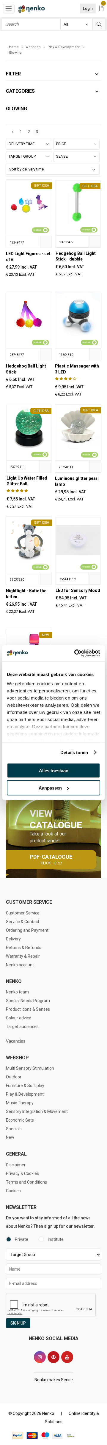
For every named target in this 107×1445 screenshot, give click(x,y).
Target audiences (22, 1026)
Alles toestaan (53, 770)
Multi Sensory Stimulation (30, 1068)
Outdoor (13, 1077)
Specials (14, 1128)
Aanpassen (50, 787)
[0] (101, 9)
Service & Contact (22, 921)
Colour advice (18, 1017)
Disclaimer (16, 1164)
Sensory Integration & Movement (37, 1111)
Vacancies (15, 1041)
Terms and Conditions (26, 1182)
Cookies (13, 1190)
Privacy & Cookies (22, 1173)
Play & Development (25, 1094)
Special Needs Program (28, 1000)
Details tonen (74, 752)
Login (88, 8)
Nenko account (20, 964)
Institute (56, 1239)
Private (21, 1239)
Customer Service (23, 913)
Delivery (13, 939)
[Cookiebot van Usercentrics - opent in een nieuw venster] (75, 653)
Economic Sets (20, 1120)
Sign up (18, 1323)
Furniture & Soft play (25, 1085)
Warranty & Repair (23, 956)
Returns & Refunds (23, 947)
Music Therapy (20, 1102)
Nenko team (17, 992)
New (10, 1137)
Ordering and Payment (27, 930)
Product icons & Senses (28, 1009)
